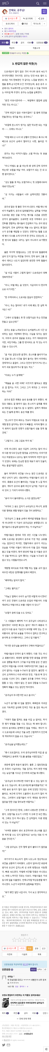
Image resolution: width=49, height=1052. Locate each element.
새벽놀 (10, 976)
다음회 (24, 954)
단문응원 (41, 42)
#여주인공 (12, 31)
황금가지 (7, 1040)
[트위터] (3, 1045)
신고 (43, 948)
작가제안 (44, 11)
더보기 (24, 36)
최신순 (33, 969)
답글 (16, 986)
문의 (20, 1034)
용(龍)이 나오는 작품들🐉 (16, 53)
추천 (14, 42)
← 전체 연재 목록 (24, 1018)
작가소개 (36, 23)
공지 (22, 42)
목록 (39, 954)
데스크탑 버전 (6, 1036)
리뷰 (30, 42)
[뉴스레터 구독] (8, 1045)
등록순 (39, 969)
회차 (5, 42)
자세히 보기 (20, 925)
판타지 (10, 28)
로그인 (25, 964)
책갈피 (11, 48)
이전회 (9, 954)
